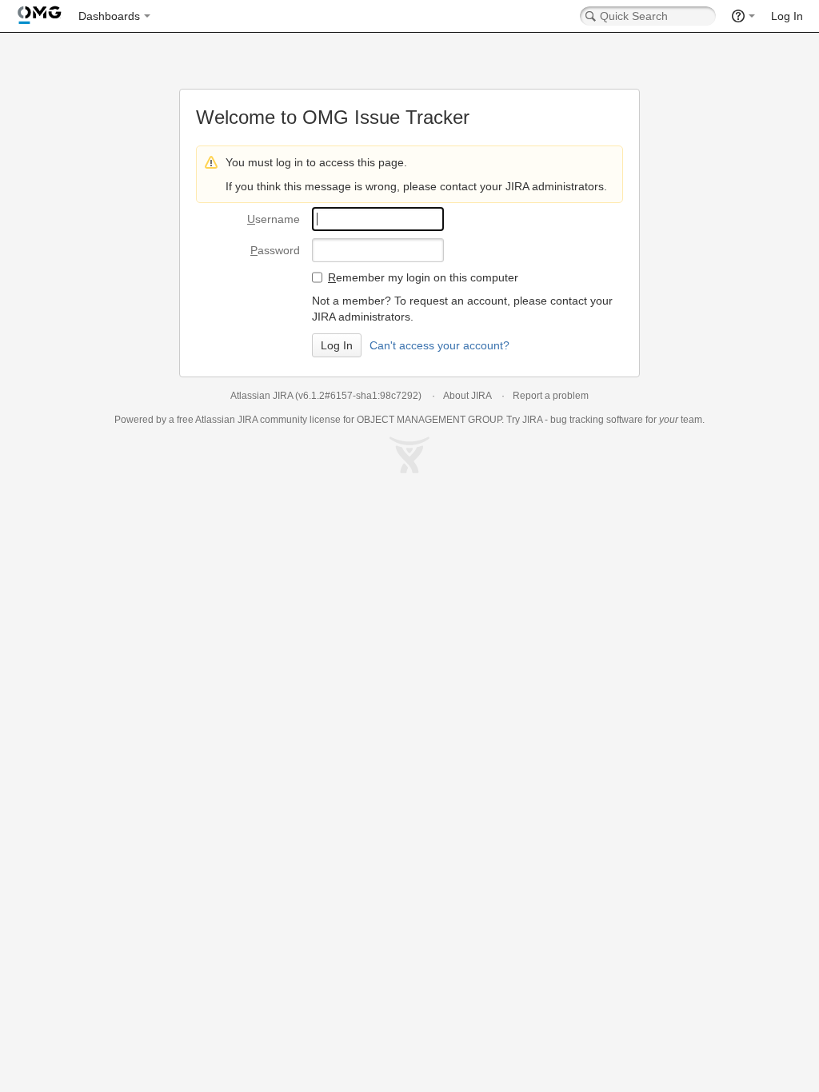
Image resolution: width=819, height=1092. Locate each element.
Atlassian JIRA (261, 395)
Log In (787, 16)
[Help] (743, 16)
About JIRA (467, 395)
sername (273, 219)
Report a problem (551, 395)
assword (275, 250)
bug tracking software (596, 419)
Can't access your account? (439, 345)
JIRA (248, 419)
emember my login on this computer (423, 277)
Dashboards (109, 16)
